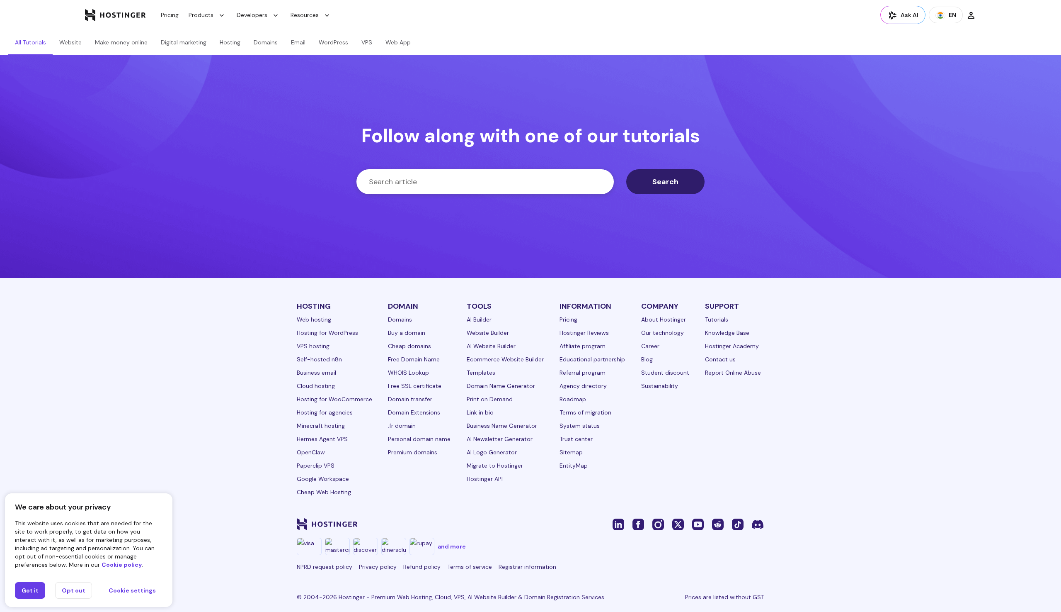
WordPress (333, 42)
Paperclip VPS (315, 465)
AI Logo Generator (492, 452)
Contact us (720, 359)
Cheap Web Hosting (324, 492)
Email (298, 42)
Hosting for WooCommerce (334, 399)
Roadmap (573, 399)
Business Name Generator (502, 425)
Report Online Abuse (733, 372)
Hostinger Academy (732, 346)
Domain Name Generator (501, 386)
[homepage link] (115, 15)
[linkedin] (618, 524)
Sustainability (659, 386)
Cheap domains (409, 346)
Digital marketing (183, 42)
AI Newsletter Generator (500, 439)
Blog (647, 359)
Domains (266, 42)
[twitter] (678, 524)
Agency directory (583, 386)
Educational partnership (592, 359)
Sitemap (571, 452)
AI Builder (479, 319)
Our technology (662, 332)
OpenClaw (311, 452)
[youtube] (698, 524)
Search (665, 182)
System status (580, 425)
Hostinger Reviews (584, 332)
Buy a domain (406, 332)
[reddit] (717, 524)
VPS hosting (313, 346)
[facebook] (638, 524)
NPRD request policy (324, 567)
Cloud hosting (316, 386)
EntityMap (574, 465)
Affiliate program (583, 346)
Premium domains (412, 452)
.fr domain (402, 425)
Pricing (170, 15)
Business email (316, 372)
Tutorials (716, 319)
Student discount (665, 372)
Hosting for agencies (325, 412)
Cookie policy (122, 564)
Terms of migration (585, 412)
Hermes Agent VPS (322, 439)
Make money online (121, 42)
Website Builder (488, 332)
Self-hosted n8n (319, 359)
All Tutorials (30, 42)
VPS (366, 42)
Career (650, 346)
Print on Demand (490, 399)
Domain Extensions (414, 412)
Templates (481, 372)
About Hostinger (663, 319)
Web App (398, 42)
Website (70, 42)
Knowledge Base (727, 332)
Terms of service (469, 567)
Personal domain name (419, 439)
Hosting (230, 42)
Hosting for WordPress (327, 332)
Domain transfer (410, 399)
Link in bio (480, 412)
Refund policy (422, 567)
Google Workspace (323, 479)
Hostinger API (485, 479)
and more (452, 546)
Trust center (576, 439)
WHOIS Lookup (408, 372)
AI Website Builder (491, 346)
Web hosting (314, 319)
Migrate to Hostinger (495, 465)
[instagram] (658, 524)
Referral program (583, 372)
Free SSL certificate (414, 386)
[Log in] (971, 15)
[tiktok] (737, 524)
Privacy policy (378, 567)
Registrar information (527, 567)
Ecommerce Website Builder (505, 359)
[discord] (757, 524)
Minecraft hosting (321, 425)
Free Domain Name (414, 359)
